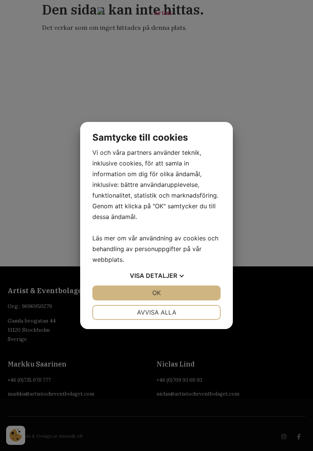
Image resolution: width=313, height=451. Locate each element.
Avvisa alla (156, 312)
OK (156, 293)
